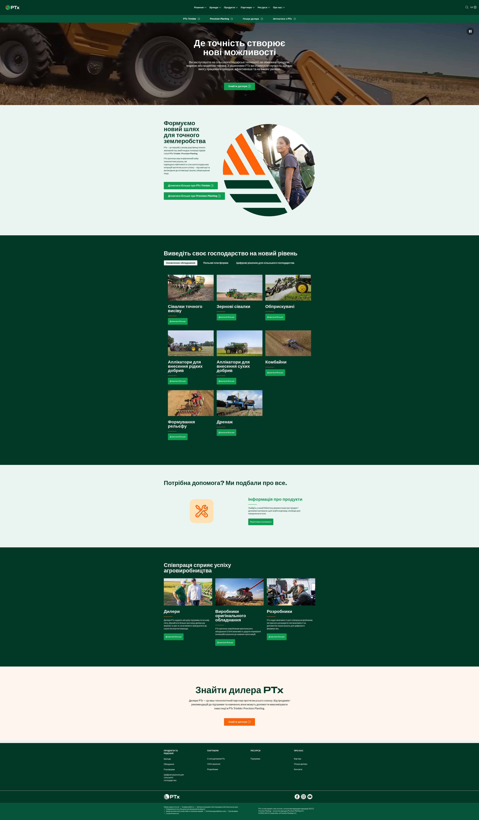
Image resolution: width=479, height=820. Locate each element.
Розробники (212, 769)
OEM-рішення (213, 764)
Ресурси (255, 750)
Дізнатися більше (178, 321)
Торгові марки (233, 811)
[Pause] (470, 31)
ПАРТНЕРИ (213, 750)
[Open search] (467, 7)
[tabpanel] (239, 360)
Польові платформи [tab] (215, 263)
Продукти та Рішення (171, 752)
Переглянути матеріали (260, 522)
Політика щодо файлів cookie (216, 811)
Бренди (167, 759)
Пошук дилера (300, 764)
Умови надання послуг (171, 807)
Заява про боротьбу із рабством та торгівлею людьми (184, 811)
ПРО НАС (298, 750)
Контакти (298, 769)
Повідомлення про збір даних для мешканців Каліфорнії (185, 809)
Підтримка (255, 758)
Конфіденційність (188, 807)
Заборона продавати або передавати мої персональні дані (217, 807)
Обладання (169, 764)
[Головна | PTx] (12, 7)
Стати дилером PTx (216, 758)
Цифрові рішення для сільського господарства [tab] (265, 263)
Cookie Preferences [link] (172, 813)
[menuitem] (200, 7)
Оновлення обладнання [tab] (180, 263)
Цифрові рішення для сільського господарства (174, 777)
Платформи (169, 769)
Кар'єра (297, 758)
